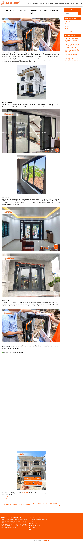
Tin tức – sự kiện (49, 3)
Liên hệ (77, 3)
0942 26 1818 (33, 523)
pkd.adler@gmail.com (35, 525)
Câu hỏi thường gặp (59, 3)
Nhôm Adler (10, 497)
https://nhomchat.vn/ (11, 499)
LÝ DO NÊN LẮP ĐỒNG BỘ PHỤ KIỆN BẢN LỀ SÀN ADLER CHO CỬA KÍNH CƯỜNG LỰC (72, 46)
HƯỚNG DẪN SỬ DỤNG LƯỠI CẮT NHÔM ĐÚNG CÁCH (17, 504)
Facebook (32, 527)
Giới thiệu (29, 3)
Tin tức (31, 8)
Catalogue (67, 3)
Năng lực (42, 3)
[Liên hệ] (80, 535)
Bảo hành (73, 3)
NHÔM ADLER (25, 493)
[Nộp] (79, 13)
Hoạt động (67, 21)
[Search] (81, 3)
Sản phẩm (35, 3)
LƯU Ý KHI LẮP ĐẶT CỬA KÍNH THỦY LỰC (72, 51)
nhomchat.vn (46, 540)
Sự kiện (67, 26)
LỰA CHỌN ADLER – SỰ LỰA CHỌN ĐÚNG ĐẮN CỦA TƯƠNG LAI (72, 60)
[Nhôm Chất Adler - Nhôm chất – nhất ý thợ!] (10, 3)
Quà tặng (67, 24)
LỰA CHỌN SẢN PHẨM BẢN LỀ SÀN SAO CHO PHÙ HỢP (72, 55)
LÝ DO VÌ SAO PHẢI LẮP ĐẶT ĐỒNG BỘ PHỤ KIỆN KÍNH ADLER (71, 40)
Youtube (32, 529)
